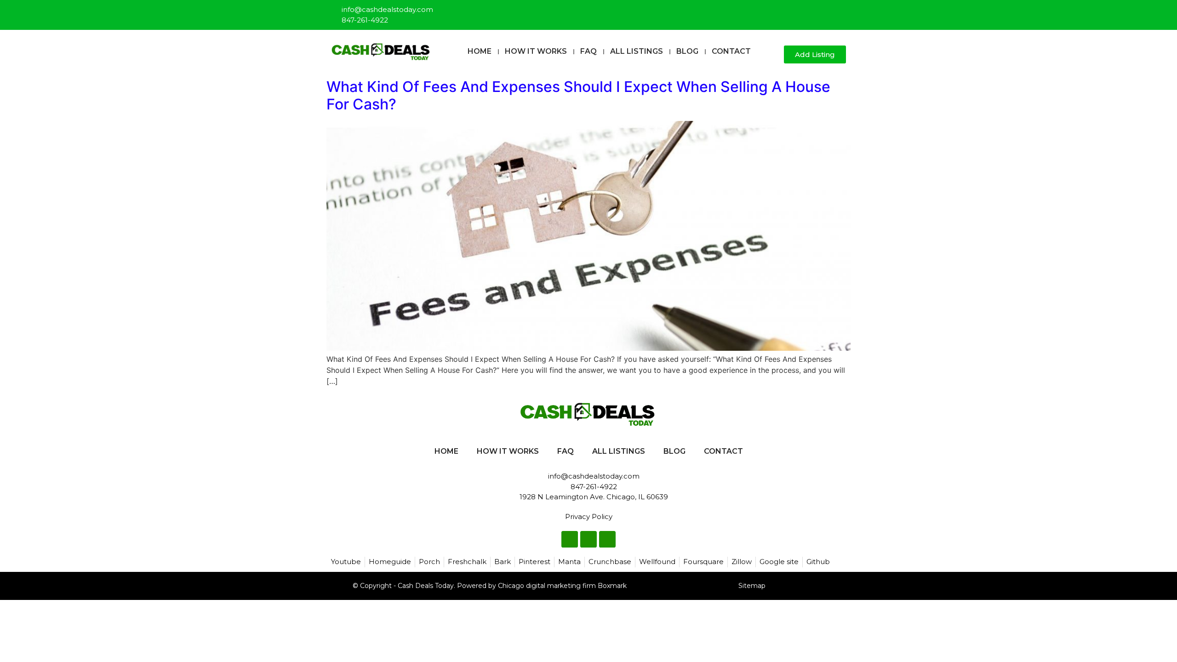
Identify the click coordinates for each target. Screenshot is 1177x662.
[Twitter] (824, 11)
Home (479, 51)
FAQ (588, 51)
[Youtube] (839, 11)
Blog (687, 51)
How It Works (536, 51)
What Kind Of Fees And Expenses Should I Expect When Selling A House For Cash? (578, 95)
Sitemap (752, 586)
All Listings (636, 51)
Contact (731, 51)
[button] (773, 55)
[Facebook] (809, 11)
